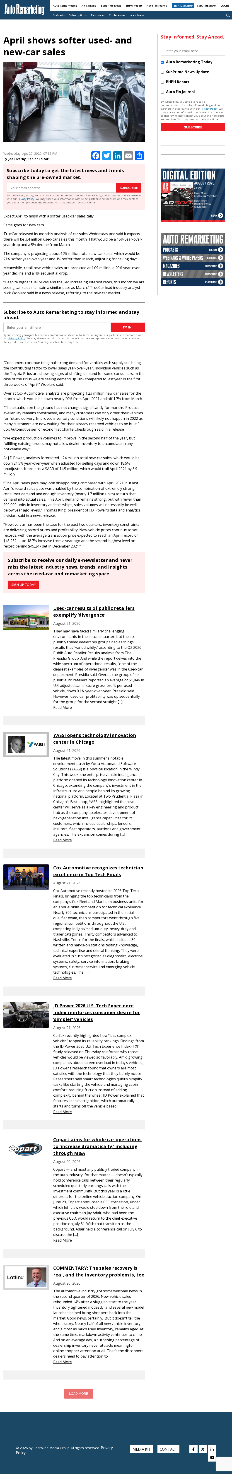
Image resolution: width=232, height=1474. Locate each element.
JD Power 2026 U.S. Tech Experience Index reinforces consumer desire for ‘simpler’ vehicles (96, 1012)
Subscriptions (78, 15)
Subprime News (111, 5)
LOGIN (225, 5)
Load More (78, 1393)
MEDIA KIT (142, 1449)
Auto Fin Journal (157, 5)
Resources (97, 15)
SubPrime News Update (187, 71)
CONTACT (168, 1449)
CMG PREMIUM (206, 5)
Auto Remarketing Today (189, 61)
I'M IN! (128, 327)
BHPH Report (134, 5)
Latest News (136, 15)
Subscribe (129, 188)
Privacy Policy (26, 198)
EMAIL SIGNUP (183, 5)
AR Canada (89, 5)
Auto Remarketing (65, 5)
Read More (62, 707)
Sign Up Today (23, 584)
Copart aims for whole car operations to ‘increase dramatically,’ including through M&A (97, 1146)
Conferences (117, 15)
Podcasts (59, 15)
